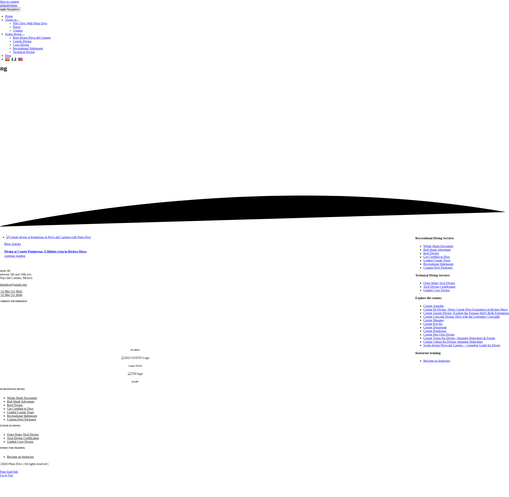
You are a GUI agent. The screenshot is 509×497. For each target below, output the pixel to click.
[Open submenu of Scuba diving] (23, 35)
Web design (57, 464)
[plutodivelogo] (140, 264)
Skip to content (9, 1)
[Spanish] (8, 59)
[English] (21, 59)
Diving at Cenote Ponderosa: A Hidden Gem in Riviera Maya (45, 251)
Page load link (9, 471)
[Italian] (14, 59)
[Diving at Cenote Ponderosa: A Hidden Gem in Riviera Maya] (48, 237)
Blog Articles (12, 244)
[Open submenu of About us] (18, 20)
